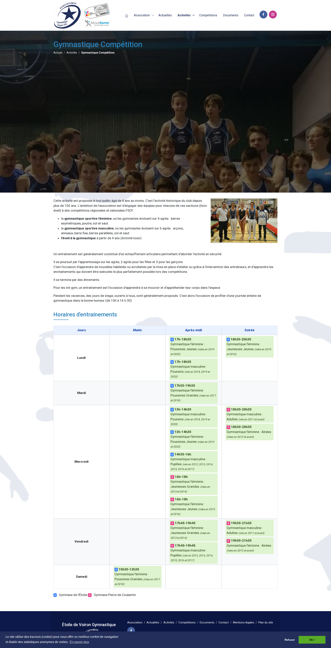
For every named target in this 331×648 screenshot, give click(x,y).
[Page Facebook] (131, 631)
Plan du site (265, 622)
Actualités (153, 622)
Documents (207, 622)
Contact (224, 622)
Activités (184, 15)
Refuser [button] (290, 639)
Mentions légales (243, 622)
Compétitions (187, 622)
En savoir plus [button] (79, 642)
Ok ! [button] (312, 639)
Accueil (57, 52)
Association (142, 15)
